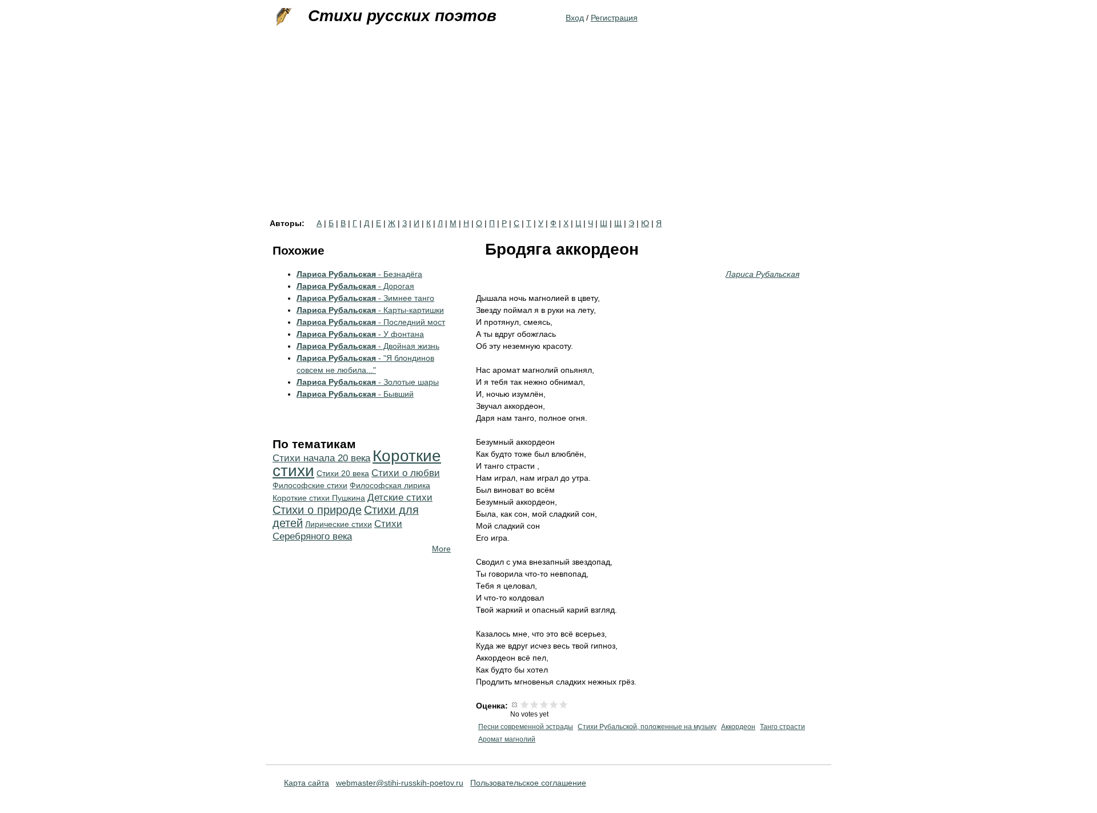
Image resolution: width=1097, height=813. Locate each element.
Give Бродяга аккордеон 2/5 (534, 704)
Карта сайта (306, 782)
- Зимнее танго (365, 298)
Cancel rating (515, 704)
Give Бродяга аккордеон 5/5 (563, 704)
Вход (575, 17)
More (441, 548)
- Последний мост (371, 322)
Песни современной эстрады (525, 727)
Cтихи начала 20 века (321, 458)
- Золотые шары (368, 382)
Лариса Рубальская (762, 274)
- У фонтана (360, 334)
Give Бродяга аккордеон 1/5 (525, 704)
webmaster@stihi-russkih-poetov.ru (399, 782)
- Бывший (355, 394)
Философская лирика (390, 485)
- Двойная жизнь (368, 346)
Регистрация (614, 17)
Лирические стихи (338, 524)
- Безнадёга (359, 274)
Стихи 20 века (343, 473)
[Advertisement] (548, 134)
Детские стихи (400, 497)
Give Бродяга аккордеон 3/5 (544, 704)
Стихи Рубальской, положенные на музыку (647, 727)
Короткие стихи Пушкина (319, 497)
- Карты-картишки (370, 310)
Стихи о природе (317, 510)
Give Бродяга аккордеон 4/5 (554, 704)
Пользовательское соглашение (528, 782)
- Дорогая (355, 286)
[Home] (283, 17)
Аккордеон (738, 727)
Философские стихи (310, 485)
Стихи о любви (405, 473)
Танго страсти (782, 727)
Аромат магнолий (506, 739)
